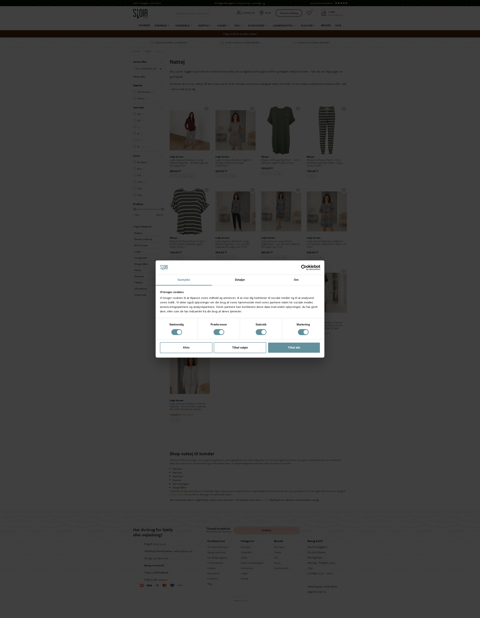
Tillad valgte (240, 347)
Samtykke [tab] (183, 279)
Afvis (186, 347)
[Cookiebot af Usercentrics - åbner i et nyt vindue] (303, 267)
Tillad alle (294, 347)
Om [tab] (296, 279)
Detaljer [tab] (240, 279)
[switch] (219, 332)
